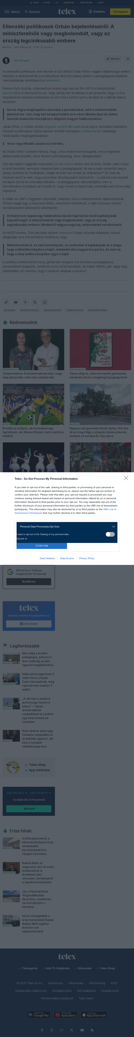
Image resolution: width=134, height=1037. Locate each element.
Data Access (67, 558)
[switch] (110, 534)
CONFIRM (41, 546)
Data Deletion (47, 558)
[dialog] (67, 518)
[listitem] (66, 526)
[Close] (127, 479)
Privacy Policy (86, 558)
